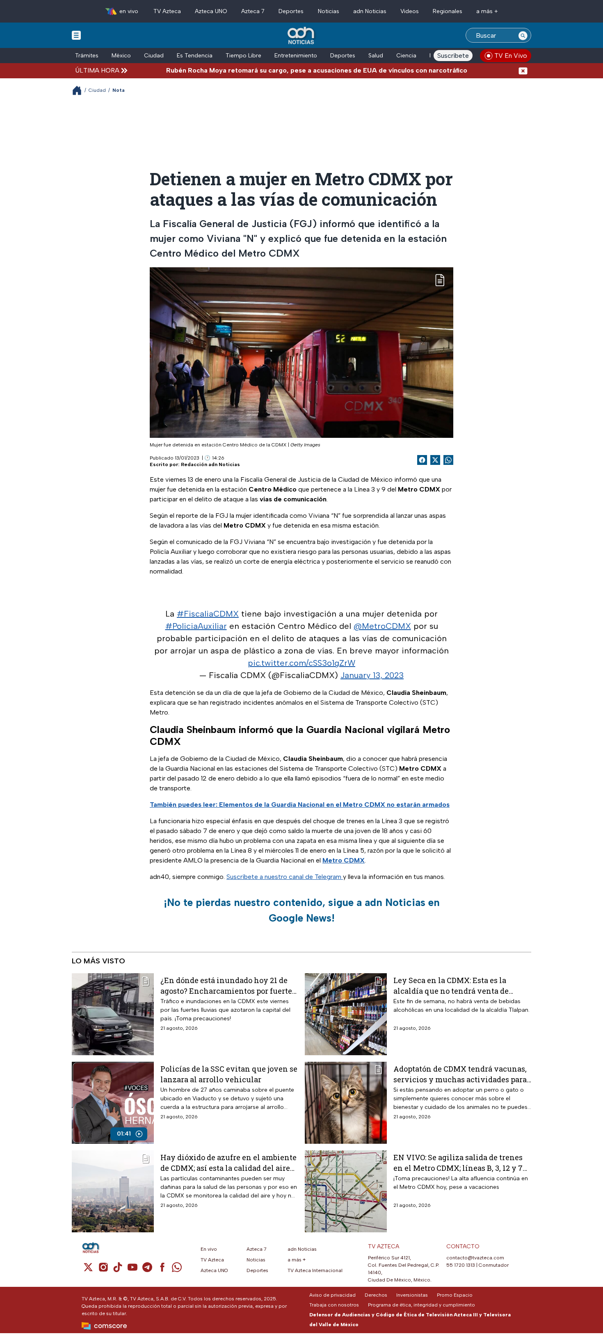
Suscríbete (453, 55)
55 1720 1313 (460, 1265)
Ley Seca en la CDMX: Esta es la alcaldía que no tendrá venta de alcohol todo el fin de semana (451, 985)
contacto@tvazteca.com (475, 1258)
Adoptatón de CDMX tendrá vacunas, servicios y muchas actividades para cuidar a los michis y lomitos (460, 1074)
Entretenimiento (295, 55)
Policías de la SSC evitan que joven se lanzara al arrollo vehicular (228, 1074)
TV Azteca (167, 11)
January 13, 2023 (372, 675)
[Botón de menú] (76, 35)
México (121, 55)
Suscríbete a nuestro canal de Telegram (284, 877)
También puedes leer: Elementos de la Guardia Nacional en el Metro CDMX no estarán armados (300, 804)
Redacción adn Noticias (210, 464)
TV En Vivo (510, 55)
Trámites (86, 55)
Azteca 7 (253, 11)
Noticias (328, 11)
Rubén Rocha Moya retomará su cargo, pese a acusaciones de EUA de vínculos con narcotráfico (279, 70)
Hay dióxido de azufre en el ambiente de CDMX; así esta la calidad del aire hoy (228, 1162)
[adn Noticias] (302, 36)
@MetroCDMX (382, 626)
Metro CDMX (343, 860)
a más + (487, 11)
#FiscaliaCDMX (208, 614)
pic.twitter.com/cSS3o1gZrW (301, 663)
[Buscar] (523, 35)
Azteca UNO (211, 11)
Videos (409, 11)
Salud (375, 55)
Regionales (447, 11)
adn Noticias (369, 11)
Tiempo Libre (243, 55)
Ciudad (154, 55)
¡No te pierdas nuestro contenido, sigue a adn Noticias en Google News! (302, 910)
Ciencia (406, 55)
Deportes (291, 11)
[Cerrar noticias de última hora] (523, 70)
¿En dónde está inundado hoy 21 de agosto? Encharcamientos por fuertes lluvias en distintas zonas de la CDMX (228, 985)
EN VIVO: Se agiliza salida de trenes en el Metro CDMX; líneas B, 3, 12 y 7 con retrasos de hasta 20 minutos (458, 1162)
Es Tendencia (194, 55)
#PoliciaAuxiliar (196, 626)
